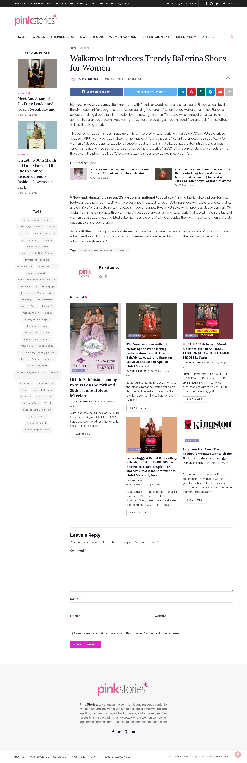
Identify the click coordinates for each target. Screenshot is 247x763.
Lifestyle (184, 37)
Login (229, 3)
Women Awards (122, 37)
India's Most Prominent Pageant (37, 279)
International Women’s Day (37, 293)
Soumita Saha (31, 403)
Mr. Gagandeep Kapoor (37, 319)
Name (75, 599)
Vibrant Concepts (37, 423)
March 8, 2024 (217, 463)
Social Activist (44, 396)
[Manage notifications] (238, 754)
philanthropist (46, 383)
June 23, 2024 (217, 362)
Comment (78, 550)
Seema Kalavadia (43, 390)
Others (207, 37)
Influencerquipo (45, 286)
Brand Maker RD (224, 756)
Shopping (84, 47)
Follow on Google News (115, 3)
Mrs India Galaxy (29, 359)
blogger (24, 233)
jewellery (26, 299)
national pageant (37, 366)
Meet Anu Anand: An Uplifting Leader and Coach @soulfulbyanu (36, 104)
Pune (24, 390)
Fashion (78, 370)
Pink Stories (90, 78)
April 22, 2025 (184, 185)
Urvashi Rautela (37, 416)
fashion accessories (37, 246)
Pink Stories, (89, 704)
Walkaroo (122, 250)
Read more (82, 434)
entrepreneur (30, 240)
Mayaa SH (48, 306)
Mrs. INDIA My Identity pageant (37, 352)
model (48, 313)
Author (52, 227)
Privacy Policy (78, 3)
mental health (31, 313)
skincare (26, 396)
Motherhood (91, 37)
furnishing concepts (37, 260)
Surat (48, 403)
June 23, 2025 (100, 178)
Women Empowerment (37, 429)
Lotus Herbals (45, 299)
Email (75, 616)
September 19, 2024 (139, 484)
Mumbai (49, 359)
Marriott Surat (28, 306)
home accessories (37, 273)
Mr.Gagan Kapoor (37, 326)
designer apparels (44, 233)
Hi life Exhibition (47, 266)
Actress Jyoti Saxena (30, 227)
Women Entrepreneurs (53, 37)
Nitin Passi (26, 383)
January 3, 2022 (114, 78)
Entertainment (156, 37)
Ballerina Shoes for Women (96, 250)
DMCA (93, 3)
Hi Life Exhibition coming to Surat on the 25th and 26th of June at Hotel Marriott (119, 171)
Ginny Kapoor (24, 266)
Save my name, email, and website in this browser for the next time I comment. (128, 633)
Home (21, 37)
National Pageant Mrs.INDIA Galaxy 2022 (37, 374)
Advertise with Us (39, 3)
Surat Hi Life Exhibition (37, 410)
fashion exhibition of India (37, 253)
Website (160, 616)
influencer (25, 286)
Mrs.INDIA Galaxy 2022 (37, 332)
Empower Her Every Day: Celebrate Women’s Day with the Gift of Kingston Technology (207, 453)
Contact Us (60, 3)
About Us (19, 3)
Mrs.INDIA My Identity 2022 (37, 346)
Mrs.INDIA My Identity (37, 339)
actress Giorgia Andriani (37, 220)
